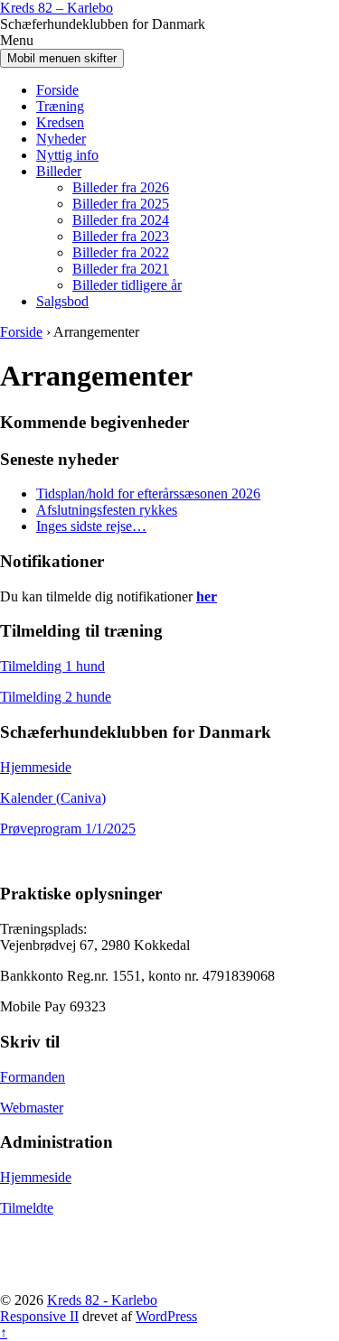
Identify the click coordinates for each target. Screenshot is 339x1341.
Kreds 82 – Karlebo (56, 7)
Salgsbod (62, 301)
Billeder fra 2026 (120, 187)
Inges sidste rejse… (91, 526)
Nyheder (61, 138)
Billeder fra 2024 (120, 220)
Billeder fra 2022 (120, 252)
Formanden (32, 1077)
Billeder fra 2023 (120, 236)
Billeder (58, 171)
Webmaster (31, 1107)
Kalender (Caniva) (53, 798)
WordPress (166, 1316)
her (206, 596)
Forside (57, 90)
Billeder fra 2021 (120, 268)
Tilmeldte (26, 1207)
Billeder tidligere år (127, 285)
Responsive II (39, 1316)
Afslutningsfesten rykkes (106, 509)
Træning (60, 106)
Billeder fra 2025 (120, 203)
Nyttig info (67, 155)
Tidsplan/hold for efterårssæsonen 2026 (148, 493)
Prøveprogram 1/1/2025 (68, 828)
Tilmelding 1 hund (52, 666)
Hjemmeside (35, 767)
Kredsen (60, 122)
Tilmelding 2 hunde (55, 696)
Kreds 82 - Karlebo (102, 1300)
